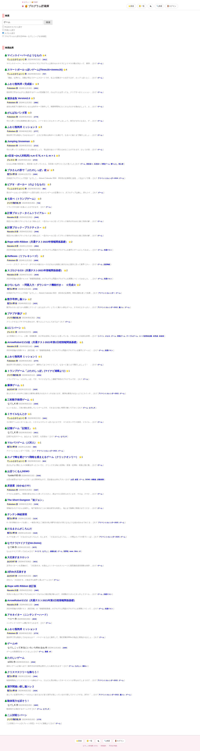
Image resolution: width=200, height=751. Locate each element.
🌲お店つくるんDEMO (16, 471)
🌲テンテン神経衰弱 (15, 514)
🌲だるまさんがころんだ (18, 528)
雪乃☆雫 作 (12, 174)
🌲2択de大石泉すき (15, 571)
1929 (35, 389)
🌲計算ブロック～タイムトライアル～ (25, 213)
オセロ (107, 336)
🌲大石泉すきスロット (16, 557)
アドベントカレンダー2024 (108, 178)
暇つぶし (114, 164)
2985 (36, 590)
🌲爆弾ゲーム (12, 385)
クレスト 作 (12, 160)
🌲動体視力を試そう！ (16, 700)
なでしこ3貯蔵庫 (88, 746)
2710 (35, 160)
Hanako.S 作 (12, 217)
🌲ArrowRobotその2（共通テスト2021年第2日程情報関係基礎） (40, 600)
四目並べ (89, 164)
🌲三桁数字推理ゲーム (16, 399)
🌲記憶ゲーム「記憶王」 (18, 428)
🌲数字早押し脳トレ (15, 299)
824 (44, 461)
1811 (36, 432)
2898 (36, 260)
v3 (80, 551)
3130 (35, 518)
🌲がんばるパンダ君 (15, 112)
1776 (39, 719)
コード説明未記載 (145, 336)
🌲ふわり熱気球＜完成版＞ (19, 84)
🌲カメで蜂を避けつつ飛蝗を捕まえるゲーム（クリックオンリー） (41, 457)
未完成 (155, 336)
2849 (36, 346)
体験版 (93, 479)
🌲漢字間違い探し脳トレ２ (19, 686)
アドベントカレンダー (106, 293)
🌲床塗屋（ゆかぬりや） (18, 485)
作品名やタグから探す (13, 27)
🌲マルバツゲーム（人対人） (20, 442)
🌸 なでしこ (25, 2)
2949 (36, 217)
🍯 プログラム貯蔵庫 (37, 6)
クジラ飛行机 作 (14, 203)
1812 (45, 59)
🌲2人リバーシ (12, 327)
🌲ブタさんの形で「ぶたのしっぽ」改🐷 (27, 170)
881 (44, 189)
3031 (35, 562)
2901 (36, 88)
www (71, 551)
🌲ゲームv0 (10, 643)
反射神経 (107, 264)
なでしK (92, 408)
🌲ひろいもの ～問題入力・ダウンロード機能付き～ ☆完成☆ (40, 284)
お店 (72, 479)
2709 (35, 289)
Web (76, 551)
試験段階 (100, 479)
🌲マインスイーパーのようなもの (23, 55)
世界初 (66, 551)
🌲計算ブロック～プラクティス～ (23, 227)
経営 (76, 479)
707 (44, 74)
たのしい (78, 666)
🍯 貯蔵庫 (34, 2)
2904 (36, 246)
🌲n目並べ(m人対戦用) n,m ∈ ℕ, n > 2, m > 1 (29, 155)
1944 (35, 676)
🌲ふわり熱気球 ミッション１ (20, 356)
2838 (36, 275)
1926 (35, 691)
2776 (36, 633)
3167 (36, 490)
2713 (36, 146)
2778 (36, 117)
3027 (35, 576)
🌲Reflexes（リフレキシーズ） (21, 256)
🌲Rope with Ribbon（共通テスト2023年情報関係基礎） (36, 241)
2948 (36, 232)
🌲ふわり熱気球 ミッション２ (20, 629)
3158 (36, 504)
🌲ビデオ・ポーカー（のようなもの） (25, 184)
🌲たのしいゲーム (14, 657)
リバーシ (101, 336)
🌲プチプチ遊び (13, 313)
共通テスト (108, 250)
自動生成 (53, 551)
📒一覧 (141, 6)
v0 (50, 651)
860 (34, 447)
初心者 (121, 164)
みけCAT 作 (12, 389)
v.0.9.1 (96, 746)
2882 (36, 102)
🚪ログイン (171, 6)
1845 (36, 705)
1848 (36, 404)
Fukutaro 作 (12, 88)
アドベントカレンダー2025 (108, 522)
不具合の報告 (113, 746)
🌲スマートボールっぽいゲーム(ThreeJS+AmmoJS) (33, 69)
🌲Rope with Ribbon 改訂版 (20, 586)
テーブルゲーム (132, 336)
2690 (65, 648)
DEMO (87, 479)
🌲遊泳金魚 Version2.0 (17, 98)
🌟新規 (131, 6)
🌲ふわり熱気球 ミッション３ (20, 127)
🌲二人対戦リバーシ (15, 715)
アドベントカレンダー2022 (108, 307)
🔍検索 (159, 6)
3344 (38, 475)
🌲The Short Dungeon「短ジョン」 (24, 500)
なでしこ (45, 551)
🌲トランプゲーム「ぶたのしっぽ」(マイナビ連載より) (34, 371)
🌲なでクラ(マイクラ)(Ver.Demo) (22, 543)
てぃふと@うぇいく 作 (17, 59)
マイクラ (38, 551)
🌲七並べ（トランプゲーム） (20, 198)
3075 (34, 547)
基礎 (46, 651)
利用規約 (103, 746)
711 (38, 318)
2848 (36, 605)
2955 (35, 332)
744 (38, 203)
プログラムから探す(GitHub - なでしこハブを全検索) (25, 36)
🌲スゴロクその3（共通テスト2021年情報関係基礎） (33, 270)
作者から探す (9, 30)
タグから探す (9, 33)
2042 (33, 662)
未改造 (161, 336)
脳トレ (121, 307)
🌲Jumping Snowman (17, 141)
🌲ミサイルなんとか (15, 414)
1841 (45, 418)
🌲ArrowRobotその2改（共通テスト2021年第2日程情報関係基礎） (41, 342)
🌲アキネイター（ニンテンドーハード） (26, 614)
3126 (35, 533)
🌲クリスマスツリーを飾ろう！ (21, 672)
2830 (34, 619)
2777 (36, 131)
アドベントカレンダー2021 (47, 451)
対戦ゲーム (106, 164)
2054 (39, 375)
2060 (35, 174)
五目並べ (97, 164)
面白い (84, 666)
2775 (36, 361)
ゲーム (100, 63)
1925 (35, 303)
